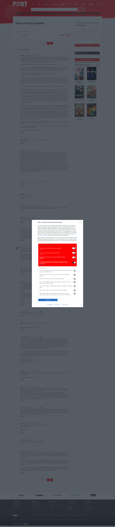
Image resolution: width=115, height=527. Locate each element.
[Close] (80, 222)
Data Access (57, 304)
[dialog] (57, 263)
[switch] (74, 248)
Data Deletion (50, 304)
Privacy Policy (65, 304)
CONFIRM (47, 299)
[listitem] (57, 245)
